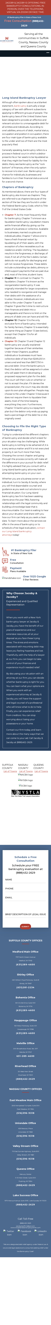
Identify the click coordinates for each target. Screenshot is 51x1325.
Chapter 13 (11, 341)
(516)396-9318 (25, 1113)
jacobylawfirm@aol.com (25, 1226)
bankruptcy (20, 106)
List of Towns (10, 771)
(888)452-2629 (25, 1079)
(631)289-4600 (25, 964)
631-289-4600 (25, 1056)
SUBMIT (25, 927)
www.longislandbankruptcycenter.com (26, 1228)
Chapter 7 (10, 215)
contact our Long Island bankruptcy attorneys (23, 531)
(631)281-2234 (25, 987)
